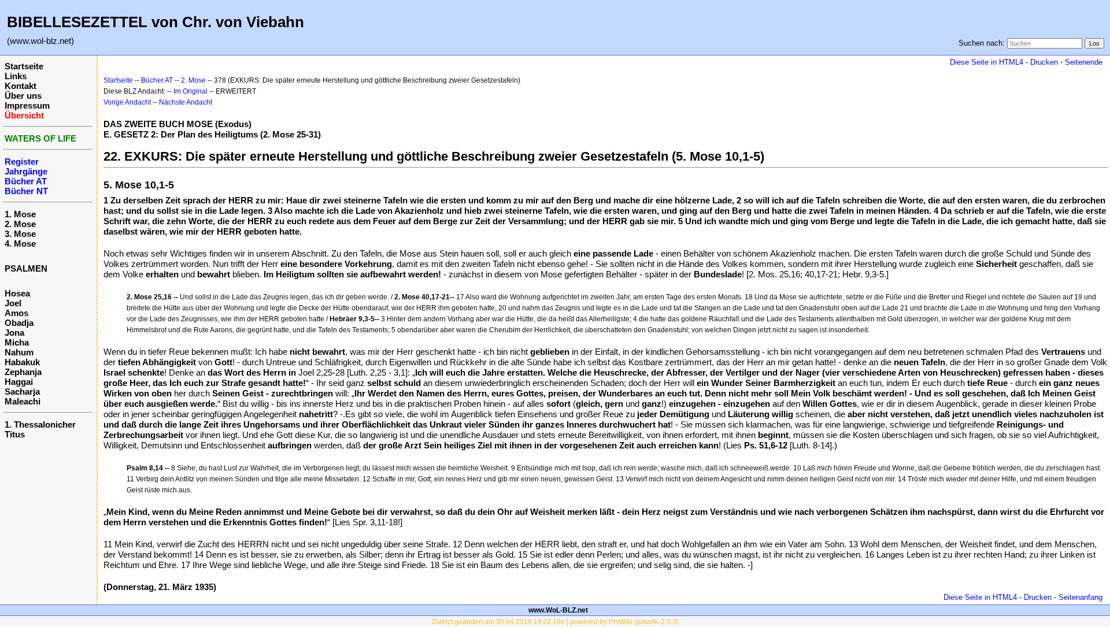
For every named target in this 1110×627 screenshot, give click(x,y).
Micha (17, 342)
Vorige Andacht (127, 102)
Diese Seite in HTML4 (986, 62)
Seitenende (1083, 62)
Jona (14, 332)
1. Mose (20, 214)
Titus (15, 434)
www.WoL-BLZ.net (558, 610)
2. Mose (20, 224)
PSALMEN (26, 268)
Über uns (23, 96)
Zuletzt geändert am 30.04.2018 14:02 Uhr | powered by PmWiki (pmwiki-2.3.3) (555, 622)
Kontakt (20, 86)
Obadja (19, 323)
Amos (16, 313)
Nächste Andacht (185, 102)
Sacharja (22, 391)
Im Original (190, 91)
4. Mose (20, 243)
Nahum (19, 352)
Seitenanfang (1080, 597)
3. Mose (20, 234)
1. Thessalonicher (40, 424)
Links (16, 76)
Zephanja (23, 372)
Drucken (1044, 62)
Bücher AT (157, 80)
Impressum (27, 105)
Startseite (24, 66)
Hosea (17, 293)
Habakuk (22, 362)
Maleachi (22, 401)
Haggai (19, 382)
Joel (13, 303)
